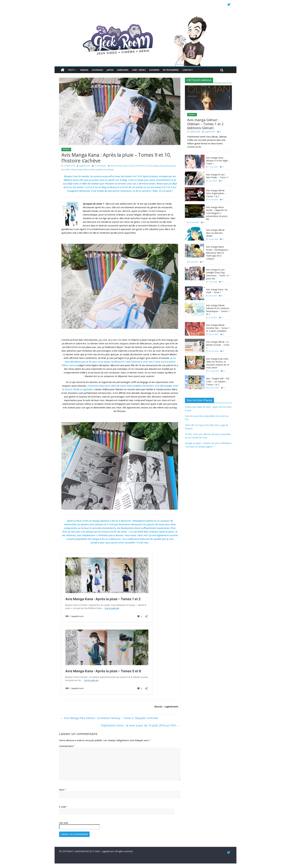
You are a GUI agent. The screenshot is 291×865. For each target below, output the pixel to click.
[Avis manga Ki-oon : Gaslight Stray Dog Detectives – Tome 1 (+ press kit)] (195, 268)
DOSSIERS (154, 69)
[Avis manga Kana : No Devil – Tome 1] (195, 288)
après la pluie (116, 165)
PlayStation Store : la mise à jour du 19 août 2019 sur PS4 (140, 725)
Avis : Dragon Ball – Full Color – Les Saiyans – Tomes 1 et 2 (217, 381)
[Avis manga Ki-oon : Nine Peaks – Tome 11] (195, 173)
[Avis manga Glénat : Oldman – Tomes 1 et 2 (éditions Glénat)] (208, 87)
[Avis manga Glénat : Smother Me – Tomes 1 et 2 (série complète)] (195, 323)
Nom (62, 789)
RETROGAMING (171, 69)
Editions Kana (88, 169)
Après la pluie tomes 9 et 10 (135, 165)
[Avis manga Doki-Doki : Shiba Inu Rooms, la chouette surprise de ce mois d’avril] (195, 357)
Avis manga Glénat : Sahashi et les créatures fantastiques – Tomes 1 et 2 (217, 310)
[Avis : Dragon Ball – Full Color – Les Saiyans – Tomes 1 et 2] (195, 377)
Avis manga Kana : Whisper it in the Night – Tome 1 (218, 160)
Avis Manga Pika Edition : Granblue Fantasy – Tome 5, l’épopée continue (109, 718)
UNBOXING (122, 69)
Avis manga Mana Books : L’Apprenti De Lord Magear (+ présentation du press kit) (216, 213)
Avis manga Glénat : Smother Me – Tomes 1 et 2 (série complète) (218, 328)
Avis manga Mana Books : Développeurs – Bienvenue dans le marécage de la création (218, 252)
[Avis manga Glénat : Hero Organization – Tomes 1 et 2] (195, 189)
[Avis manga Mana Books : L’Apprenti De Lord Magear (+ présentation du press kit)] (195, 205)
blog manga (76, 169)
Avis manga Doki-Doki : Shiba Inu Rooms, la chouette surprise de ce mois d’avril (217, 363)
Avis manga (153, 165)
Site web (63, 822)
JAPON (110, 69)
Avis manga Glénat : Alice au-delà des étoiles (216, 232)
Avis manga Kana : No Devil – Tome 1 (217, 291)
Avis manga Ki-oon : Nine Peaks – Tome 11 (217, 176)
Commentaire (67, 746)
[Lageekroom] (145, 16)
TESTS (71, 69)
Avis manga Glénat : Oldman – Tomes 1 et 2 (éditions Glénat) (205, 123)
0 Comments (100, 165)
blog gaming (165, 165)
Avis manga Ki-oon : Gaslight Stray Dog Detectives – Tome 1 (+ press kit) (217, 274)
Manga (111, 169)
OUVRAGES (97, 69)
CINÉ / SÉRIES (139, 69)
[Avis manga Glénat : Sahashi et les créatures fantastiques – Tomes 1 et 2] (195, 304)
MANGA (84, 69)
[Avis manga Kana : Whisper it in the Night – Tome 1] (195, 156)
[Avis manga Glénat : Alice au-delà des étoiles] (195, 228)
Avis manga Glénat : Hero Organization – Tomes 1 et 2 (216, 193)
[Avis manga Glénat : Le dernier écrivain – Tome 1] (195, 340)
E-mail (63, 806)
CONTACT (187, 69)
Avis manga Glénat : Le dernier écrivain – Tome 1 (217, 344)
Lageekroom (84, 165)
